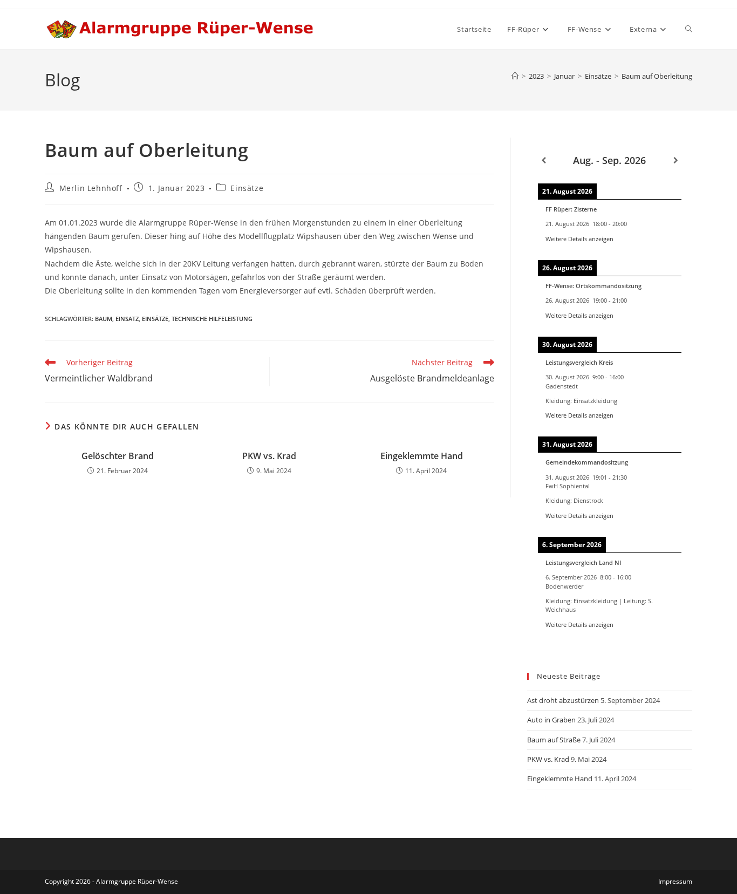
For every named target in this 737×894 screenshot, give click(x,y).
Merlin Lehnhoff (90, 188)
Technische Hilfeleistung (212, 319)
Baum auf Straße (554, 740)
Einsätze (246, 188)
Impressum (675, 881)
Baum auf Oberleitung (657, 76)
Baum (103, 319)
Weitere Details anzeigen (579, 239)
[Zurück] (543, 160)
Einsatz (127, 319)
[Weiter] (675, 160)
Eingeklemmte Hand (421, 456)
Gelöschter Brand (117, 456)
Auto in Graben (551, 720)
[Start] (514, 76)
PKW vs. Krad (269, 456)
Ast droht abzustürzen (563, 700)
